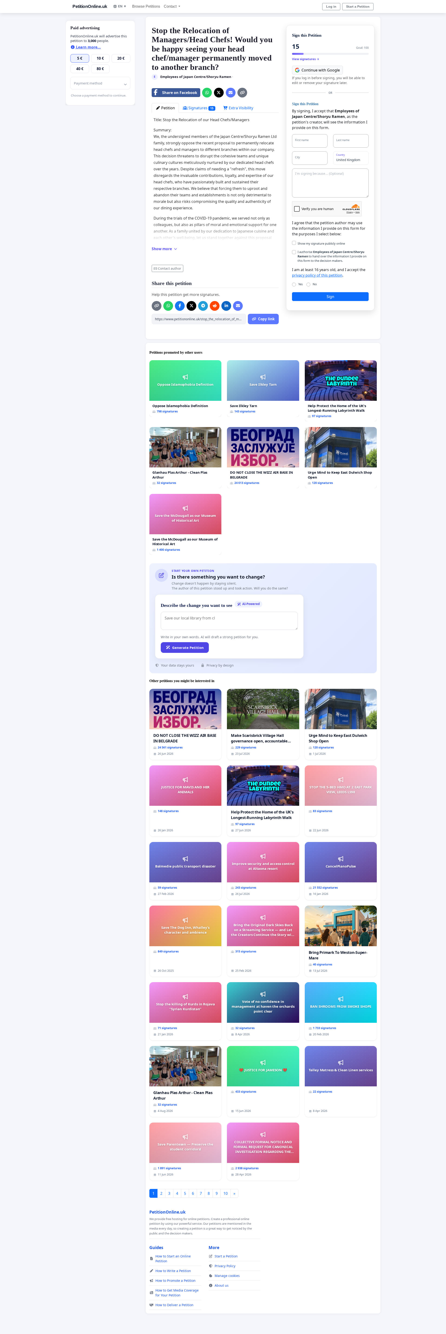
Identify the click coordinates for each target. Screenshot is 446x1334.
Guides (156, 1247)
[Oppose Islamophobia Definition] (185, 388)
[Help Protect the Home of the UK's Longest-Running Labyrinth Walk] (341, 390)
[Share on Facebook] (180, 306)
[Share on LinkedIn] (226, 306)
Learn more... (88, 47)
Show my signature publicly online (321, 243)
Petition (167, 107)
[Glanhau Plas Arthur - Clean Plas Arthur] (185, 457)
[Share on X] (219, 92)
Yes (300, 284)
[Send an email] (231, 92)
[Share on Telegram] (203, 306)
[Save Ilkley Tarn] (263, 388)
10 (225, 1193)
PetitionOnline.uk (89, 6)
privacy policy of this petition (317, 275)
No (315, 284)
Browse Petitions (146, 6)
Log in (331, 6)
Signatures (200, 107)
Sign (330, 296)
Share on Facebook (179, 92)
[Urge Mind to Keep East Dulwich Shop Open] (341, 457)
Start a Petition (358, 6)
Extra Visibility (240, 107)
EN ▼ (122, 6)
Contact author (169, 268)
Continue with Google (321, 70)
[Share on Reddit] (215, 306)
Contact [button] (170, 6)
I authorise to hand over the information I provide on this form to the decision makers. (332, 256)
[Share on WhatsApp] (207, 92)
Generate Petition (188, 647)
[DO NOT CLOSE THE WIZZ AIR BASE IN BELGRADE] (263, 457)
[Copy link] (242, 92)
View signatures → (305, 59)
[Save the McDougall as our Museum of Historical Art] (185, 524)
